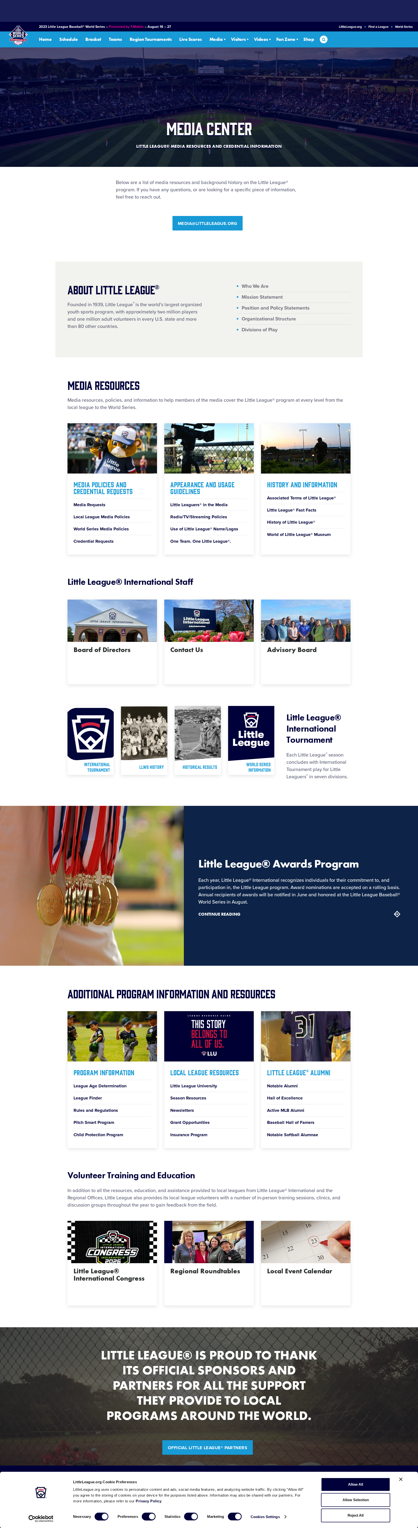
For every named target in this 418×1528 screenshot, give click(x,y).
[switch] (149, 1516)
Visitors (238, 39)
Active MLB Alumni (285, 1110)
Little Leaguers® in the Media (199, 504)
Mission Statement (262, 297)
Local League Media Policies (102, 516)
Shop (308, 39)
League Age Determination (100, 1086)
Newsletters (182, 1110)
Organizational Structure (269, 319)
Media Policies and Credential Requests (103, 487)
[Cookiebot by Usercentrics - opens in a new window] (41, 1518)
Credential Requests (94, 541)
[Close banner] (401, 1479)
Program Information (104, 1072)
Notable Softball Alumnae (292, 1134)
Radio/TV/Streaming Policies (198, 516)
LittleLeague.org (350, 27)
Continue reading (219, 914)
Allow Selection (356, 1500)
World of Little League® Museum (299, 534)
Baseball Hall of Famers (290, 1122)
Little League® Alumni (298, 1072)
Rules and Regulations (96, 1110)
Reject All (356, 1515)
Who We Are (255, 286)
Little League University (193, 1086)
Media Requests (89, 504)
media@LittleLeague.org (207, 223)
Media (216, 39)
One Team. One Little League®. (200, 541)
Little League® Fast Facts (291, 510)
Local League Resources (204, 1072)
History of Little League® (291, 522)
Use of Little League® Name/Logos (204, 529)
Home (45, 39)
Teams (115, 39)
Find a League (378, 27)
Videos (261, 39)
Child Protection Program (98, 1134)
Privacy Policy (148, 1501)
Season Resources (188, 1098)
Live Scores (190, 39)
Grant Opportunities (190, 1122)
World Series (404, 27)
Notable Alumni (282, 1086)
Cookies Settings (265, 1516)
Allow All (355, 1484)
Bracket (93, 39)
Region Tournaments (151, 39)
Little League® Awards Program (278, 864)
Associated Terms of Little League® (301, 498)
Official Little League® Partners (207, 1447)
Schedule (68, 39)
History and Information (302, 484)
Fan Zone (285, 39)
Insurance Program (188, 1134)
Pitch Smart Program (94, 1122)
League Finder (88, 1098)
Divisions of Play (259, 330)
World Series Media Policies (101, 529)
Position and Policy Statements (276, 308)
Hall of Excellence (285, 1098)
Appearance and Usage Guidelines (202, 487)
